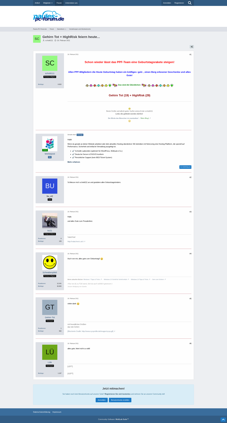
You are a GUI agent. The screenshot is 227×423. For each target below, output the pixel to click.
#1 (190, 54)
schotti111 (49, 40)
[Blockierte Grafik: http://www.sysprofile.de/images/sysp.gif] (90, 331)
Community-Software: (113, 419)
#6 (190, 343)
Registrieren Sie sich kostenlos (117, 394)
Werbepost (50, 154)
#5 (190, 299)
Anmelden (167, 3)
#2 (190, 177)
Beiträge (41, 84)
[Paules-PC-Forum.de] (113, 16)
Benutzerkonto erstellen (120, 400)
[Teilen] (192, 46)
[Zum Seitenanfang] (223, 420)
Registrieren (179, 3)
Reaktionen (42, 238)
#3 (190, 212)
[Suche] (190, 3)
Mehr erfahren (74, 162)
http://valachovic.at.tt (75, 241)
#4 (190, 254)
